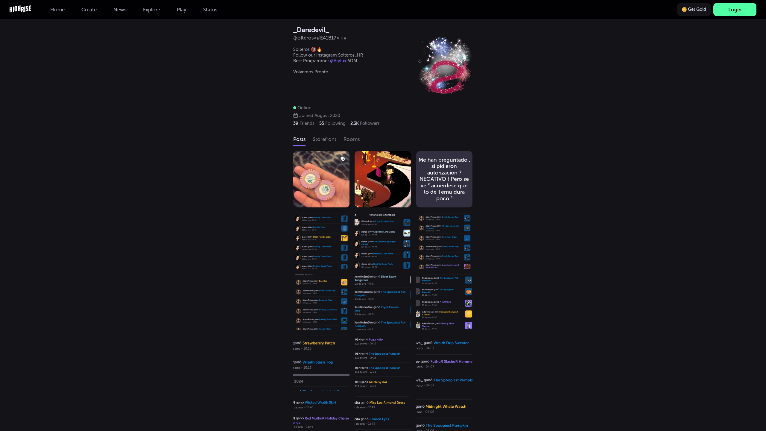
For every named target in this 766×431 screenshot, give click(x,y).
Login (734, 10)
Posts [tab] (299, 139)
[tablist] (383, 139)
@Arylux (338, 60)
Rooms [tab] (352, 139)
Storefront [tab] (324, 139)
